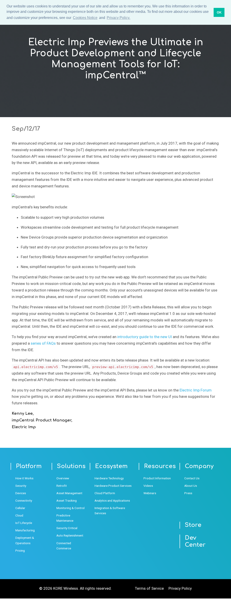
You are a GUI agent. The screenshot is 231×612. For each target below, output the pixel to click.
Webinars (149, 493)
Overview (62, 478)
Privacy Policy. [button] (118, 18)
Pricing (20, 550)
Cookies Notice (85, 18)
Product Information (157, 478)
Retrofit (61, 485)
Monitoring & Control (70, 508)
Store (193, 525)
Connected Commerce (63, 545)
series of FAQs (43, 343)
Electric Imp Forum (196, 390)
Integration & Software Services (110, 510)
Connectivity (23, 500)
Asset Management (69, 493)
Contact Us (191, 478)
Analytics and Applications (112, 500)
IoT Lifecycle (23, 523)
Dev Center (195, 541)
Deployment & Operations (24, 540)
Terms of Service (149, 588)
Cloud (19, 515)
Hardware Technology (109, 478)
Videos (148, 485)
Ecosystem (111, 466)
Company (199, 466)
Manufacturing (25, 530)
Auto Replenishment (69, 535)
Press (188, 493)
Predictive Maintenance (64, 518)
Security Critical (66, 528)
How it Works (24, 478)
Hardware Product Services (113, 485)
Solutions (71, 466)
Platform (29, 466)
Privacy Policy (180, 588)
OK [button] (219, 12)
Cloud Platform (105, 493)
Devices (20, 493)
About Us (190, 485)
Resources (160, 466)
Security (20, 485)
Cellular (20, 508)
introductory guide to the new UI (144, 336)
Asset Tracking (66, 500)
